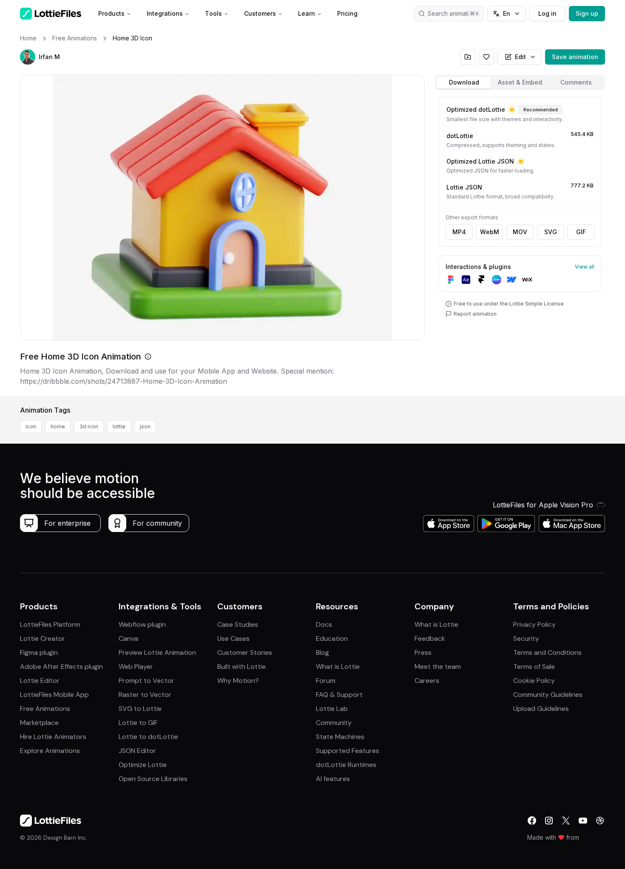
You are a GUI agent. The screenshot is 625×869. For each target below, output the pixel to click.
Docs (324, 624)
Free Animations (45, 708)
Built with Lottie (241, 666)
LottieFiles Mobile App (54, 694)
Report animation (475, 314)
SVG (550, 231)
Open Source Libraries (153, 778)
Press (423, 652)
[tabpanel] (520, 244)
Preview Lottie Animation (157, 652)
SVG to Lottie (140, 708)
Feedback (430, 638)
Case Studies (237, 624)
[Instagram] (549, 820)
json (145, 426)
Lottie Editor (40, 680)
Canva (128, 638)
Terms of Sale (534, 666)
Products (111, 13)
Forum (325, 680)
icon (31, 426)
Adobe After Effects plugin (61, 666)
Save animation (575, 56)
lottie (119, 426)
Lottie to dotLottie (148, 736)
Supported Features (347, 750)
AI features (333, 778)
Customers (260, 13)
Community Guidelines (547, 694)
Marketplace (39, 722)
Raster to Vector (145, 694)
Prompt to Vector (146, 680)
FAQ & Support (339, 694)
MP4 (459, 231)
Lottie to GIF (138, 722)
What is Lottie (338, 666)
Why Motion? (238, 680)
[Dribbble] (600, 820)
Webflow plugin (142, 624)
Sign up (587, 13)
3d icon (89, 426)
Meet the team (438, 666)
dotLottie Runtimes (346, 764)
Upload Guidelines (541, 708)
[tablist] (520, 82)
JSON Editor (137, 750)
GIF (581, 231)
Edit (520, 56)
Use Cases (233, 638)
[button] (27, 57)
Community (334, 722)
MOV (520, 231)
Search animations (453, 13)
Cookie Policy (534, 680)
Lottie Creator (42, 638)
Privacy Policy (534, 624)
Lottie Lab (332, 708)
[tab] (464, 82)
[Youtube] (583, 820)
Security (526, 638)
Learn (306, 13)
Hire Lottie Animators (53, 736)
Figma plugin (39, 652)
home (58, 426)
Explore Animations (50, 750)
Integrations (165, 13)
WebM (489, 231)
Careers (427, 680)
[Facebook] (532, 820)
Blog (322, 652)
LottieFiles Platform (50, 624)
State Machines (340, 736)
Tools (213, 13)
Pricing (347, 13)
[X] (566, 820)
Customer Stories (244, 652)
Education (332, 638)
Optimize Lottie (143, 764)
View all (584, 266)
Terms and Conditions (547, 652)
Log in (547, 13)
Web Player (136, 666)
